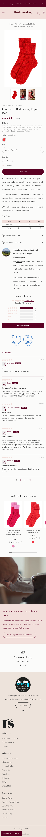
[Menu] (3, 13)
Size (3, 145)
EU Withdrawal (7, 806)
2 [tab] (23, 665)
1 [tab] (20, 665)
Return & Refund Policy (10, 802)
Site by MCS (6, 786)
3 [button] (24, 480)
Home (11, 24)
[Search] (38, 13)
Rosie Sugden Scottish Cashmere (12, 105)
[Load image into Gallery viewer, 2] (23, 94)
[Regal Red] (4, 139)
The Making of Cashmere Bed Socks (19, 635)
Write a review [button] (23, 325)
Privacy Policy (7, 814)
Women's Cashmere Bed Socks (25, 24)
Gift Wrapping (7, 762)
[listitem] (23, 3)
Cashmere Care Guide (10, 758)
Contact (5, 818)
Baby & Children (8, 742)
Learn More (23, 705)
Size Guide (6, 770)
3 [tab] (25, 665)
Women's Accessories (10, 738)
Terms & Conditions (9, 810)
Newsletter (6, 774)
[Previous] (3, 3)
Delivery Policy (7, 798)
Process (19, 262)
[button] (7, 118)
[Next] (42, 3)
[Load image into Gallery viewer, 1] (14, 94)
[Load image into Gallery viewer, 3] (31, 94)
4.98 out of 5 (29, 301)
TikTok (4, 782)
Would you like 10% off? (11, 833)
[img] (7, 360)
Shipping (13, 131)
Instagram (6, 778)
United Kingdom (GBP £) (22, 829)
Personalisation (8, 766)
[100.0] (16, 339)
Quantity (5, 157)
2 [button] (20, 480)
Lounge (5, 746)
